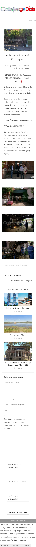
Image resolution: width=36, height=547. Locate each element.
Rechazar (16, 545)
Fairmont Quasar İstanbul (18, 308)
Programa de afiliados (17, 512)
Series (11, 68)
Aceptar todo (6, 545)
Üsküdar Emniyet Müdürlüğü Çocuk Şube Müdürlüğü (18, 364)
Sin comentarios (23, 68)
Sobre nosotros (14, 465)
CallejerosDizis (12, 66)
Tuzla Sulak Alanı (18, 335)
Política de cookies (17, 482)
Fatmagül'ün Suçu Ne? (20, 265)
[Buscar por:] (34, 21)
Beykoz (12, 265)
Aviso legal (13, 467)
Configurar (26, 545)
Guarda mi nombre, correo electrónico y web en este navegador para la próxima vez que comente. (16, 424)
